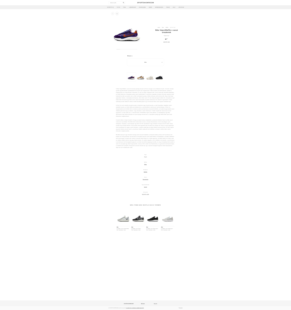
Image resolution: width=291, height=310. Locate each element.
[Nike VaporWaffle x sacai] (131, 76)
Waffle (167, 27)
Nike (163, 27)
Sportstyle (145, 179)
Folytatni (181, 307)
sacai (145, 187)
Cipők (159, 27)
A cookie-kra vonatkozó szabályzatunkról (135, 307)
